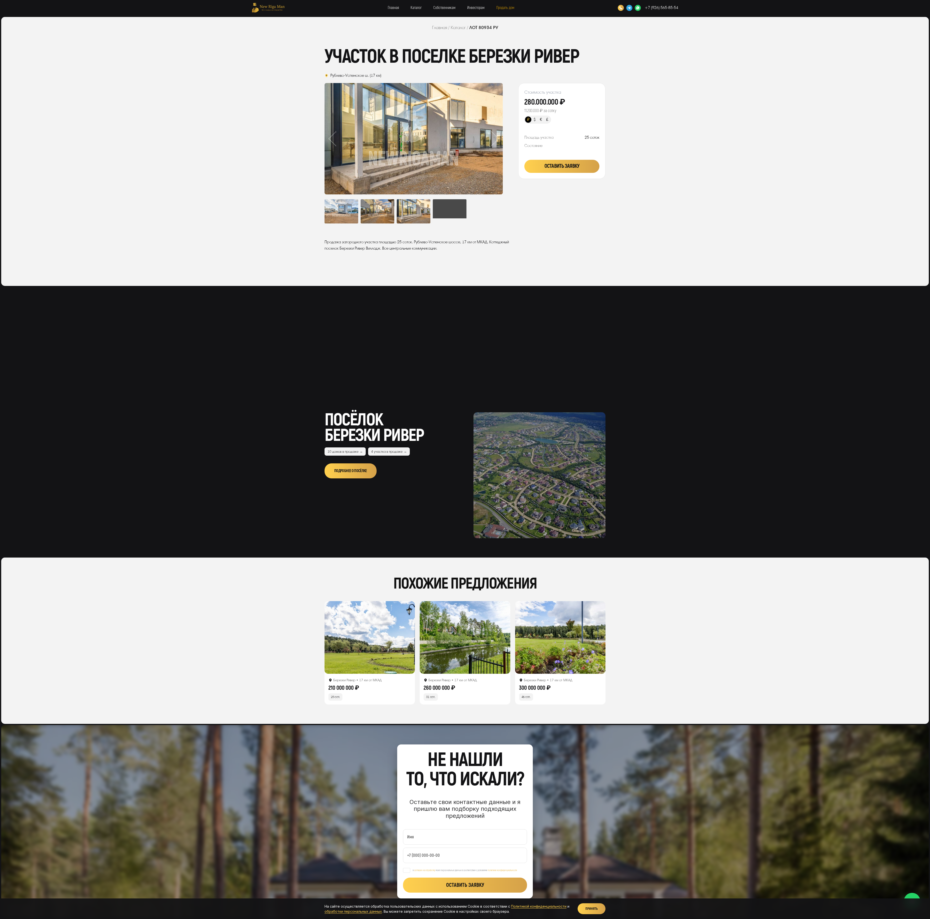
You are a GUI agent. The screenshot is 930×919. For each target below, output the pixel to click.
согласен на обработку (424, 870)
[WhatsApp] (638, 8)
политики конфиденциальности (502, 870)
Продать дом (505, 7)
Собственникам (444, 7)
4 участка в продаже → (389, 451)
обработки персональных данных (353, 911)
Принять (591, 909)
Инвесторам (476, 7)
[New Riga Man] (268, 8)
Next (485, 139)
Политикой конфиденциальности (538, 906)
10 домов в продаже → (345, 451)
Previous (342, 139)
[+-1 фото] (449, 211)
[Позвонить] (621, 8)
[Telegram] (629, 8)
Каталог (416, 7)
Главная (393, 7)
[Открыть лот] (370, 637)
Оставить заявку (561, 166)
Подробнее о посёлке (350, 470)
